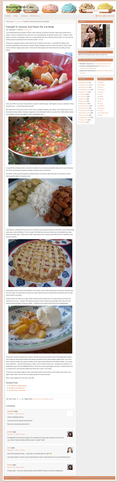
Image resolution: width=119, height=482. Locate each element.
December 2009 (85, 110)
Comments (109, 16)
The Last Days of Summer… (17, 390)
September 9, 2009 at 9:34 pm (15, 467)
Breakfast (102, 85)
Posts (100, 16)
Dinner (19, 399)
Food (100, 94)
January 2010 (84, 108)
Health (101, 96)
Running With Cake (20, 6)
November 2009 (85, 113)
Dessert (35, 399)
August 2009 (84, 120)
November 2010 (85, 85)
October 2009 (84, 115)
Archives (32, 16)
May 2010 (83, 99)
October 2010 (84, 87)
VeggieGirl (10, 411)
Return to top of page (13, 478)
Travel (101, 110)
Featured (102, 89)
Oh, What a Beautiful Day (16, 388)
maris (9, 448)
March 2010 (83, 103)
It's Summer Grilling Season (17, 386)
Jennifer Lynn (27, 30)
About (23, 16)
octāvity (111, 478)
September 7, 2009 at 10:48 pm (16, 450)
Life (100, 101)
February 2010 (84, 106)
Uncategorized (103, 113)
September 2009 (85, 117)
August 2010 (84, 92)
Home (7, 16)
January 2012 (84, 82)
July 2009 (83, 122)
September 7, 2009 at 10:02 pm (16, 434)
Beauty (101, 82)
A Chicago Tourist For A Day (102, 64)
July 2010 (83, 94)
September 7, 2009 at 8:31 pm (15, 413)
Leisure (101, 99)
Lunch (51, 399)
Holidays (46, 399)
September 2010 (85, 89)
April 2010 (83, 101)
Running (101, 108)
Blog (16, 16)
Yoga (100, 115)
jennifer (9, 432)
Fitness (101, 92)
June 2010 (83, 96)
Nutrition (101, 106)
